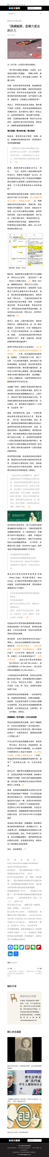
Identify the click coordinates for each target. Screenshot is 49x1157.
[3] (17, 316)
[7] (23, 785)
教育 (20, 21)
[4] (8, 378)
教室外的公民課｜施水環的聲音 (17, 1132)
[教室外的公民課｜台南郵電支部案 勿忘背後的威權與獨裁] (24, 1049)
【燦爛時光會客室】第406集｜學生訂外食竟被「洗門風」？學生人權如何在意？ (24, 1100)
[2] (29, 281)
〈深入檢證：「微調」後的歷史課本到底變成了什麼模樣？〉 (24, 350)
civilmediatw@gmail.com (24, 1154)
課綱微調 (14, 963)
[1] (16, 162)
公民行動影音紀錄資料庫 (24, 1145)
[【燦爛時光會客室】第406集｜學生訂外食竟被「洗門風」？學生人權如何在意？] (24, 1082)
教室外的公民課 (12, 21)
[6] (27, 617)
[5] (29, 507)
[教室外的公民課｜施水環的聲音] (24, 1116)
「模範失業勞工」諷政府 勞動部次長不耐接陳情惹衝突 (15, 974)
